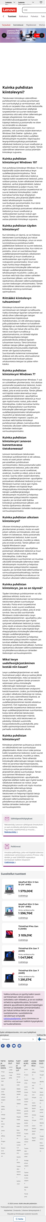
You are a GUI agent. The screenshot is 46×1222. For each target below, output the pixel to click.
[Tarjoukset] (11, 25)
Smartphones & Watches (41, 1097)
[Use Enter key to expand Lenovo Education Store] (33, 2)
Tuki (33, 1079)
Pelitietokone (19, 1111)
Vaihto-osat (18, 1182)
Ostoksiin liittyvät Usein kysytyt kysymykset (34, 1124)
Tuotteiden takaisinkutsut (19, 1171)
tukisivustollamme (12, 1018)
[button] (40, 2)
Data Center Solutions (19, 1134)
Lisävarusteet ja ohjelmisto (19, 1147)
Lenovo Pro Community (26, 1091)
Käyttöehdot (8, 1210)
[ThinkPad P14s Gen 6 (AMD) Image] (9, 934)
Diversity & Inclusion (3, 1152)
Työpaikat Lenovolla (3, 1122)
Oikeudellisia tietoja (3, 1110)
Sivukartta (17, 1210)
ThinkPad (42, 1076)
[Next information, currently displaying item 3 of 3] (41, 35)
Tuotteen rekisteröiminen (26, 1139)
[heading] (30, 883)
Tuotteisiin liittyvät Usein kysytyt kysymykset (34, 1101)
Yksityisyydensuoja (7, 1207)
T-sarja (42, 1067)
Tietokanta (26, 1195)
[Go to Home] (9, 10)
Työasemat (18, 1125)
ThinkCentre (42, 1117)
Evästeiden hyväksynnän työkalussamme (29, 1207)
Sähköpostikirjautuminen (26, 1112)
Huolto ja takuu (19, 1159)
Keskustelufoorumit (26, 1123)
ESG (2, 1085)
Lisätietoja (23, 896)
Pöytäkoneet (19, 1118)
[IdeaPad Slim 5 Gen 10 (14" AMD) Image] (9, 890)
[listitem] (22, 889)
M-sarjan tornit (41, 1109)
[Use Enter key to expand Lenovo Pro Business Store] (14, 2)
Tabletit (19, 1105)
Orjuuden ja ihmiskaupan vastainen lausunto (22, 1214)
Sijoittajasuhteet (3, 1078)
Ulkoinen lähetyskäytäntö (30, 1210)
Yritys (3, 1072)
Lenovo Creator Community (26, 1076)
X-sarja (42, 1071)
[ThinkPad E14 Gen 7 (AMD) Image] (9, 956)
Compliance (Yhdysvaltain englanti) (3, 1095)
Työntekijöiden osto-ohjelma (26, 1178)
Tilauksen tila (34, 1085)
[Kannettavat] (24, 25)
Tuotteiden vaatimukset (26, 1152)
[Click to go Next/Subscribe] (33, 1039)
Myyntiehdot (34, 1139)
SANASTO (26, 1188)
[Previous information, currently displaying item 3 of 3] (4, 35)
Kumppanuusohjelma (26, 1164)
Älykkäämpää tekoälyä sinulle (19, 1094)
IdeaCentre (42, 1124)
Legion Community (26, 1101)
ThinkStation (42, 1137)
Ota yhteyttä (34, 1072)
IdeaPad (42, 1083)
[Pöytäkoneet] (37, 25)
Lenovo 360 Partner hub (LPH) (11, 1072)
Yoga (41, 1088)
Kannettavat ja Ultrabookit (18, 1079)
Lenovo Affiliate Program (3, 1137)
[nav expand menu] (3, 16)
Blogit (26, 1130)
